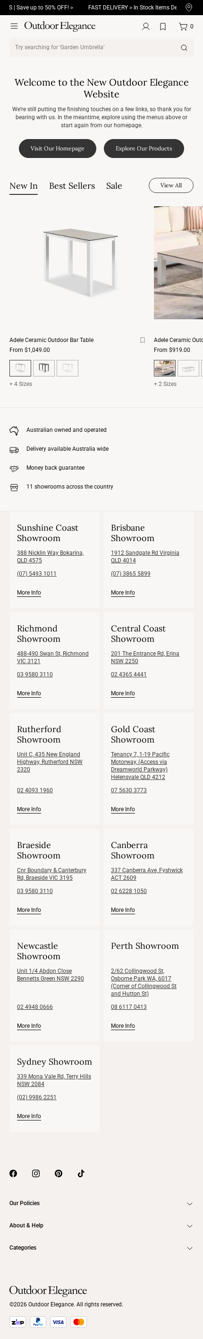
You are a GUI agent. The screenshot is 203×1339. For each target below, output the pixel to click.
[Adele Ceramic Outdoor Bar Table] (79, 262)
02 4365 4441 (129, 674)
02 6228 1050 (129, 891)
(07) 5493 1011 (37, 573)
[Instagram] (36, 1173)
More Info (29, 592)
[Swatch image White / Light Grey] (188, 368)
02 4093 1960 (35, 790)
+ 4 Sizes (20, 384)
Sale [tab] (114, 185)
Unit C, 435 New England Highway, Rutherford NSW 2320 (50, 762)
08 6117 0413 (129, 1007)
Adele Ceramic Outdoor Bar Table (51, 340)
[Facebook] (13, 1173)
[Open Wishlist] (164, 26)
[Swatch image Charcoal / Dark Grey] (44, 368)
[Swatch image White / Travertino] (67, 368)
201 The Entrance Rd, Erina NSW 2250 (145, 657)
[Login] (146, 26)
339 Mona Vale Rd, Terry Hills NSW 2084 (54, 1080)
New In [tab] (23, 185)
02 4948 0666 (35, 1007)
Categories (22, 1247)
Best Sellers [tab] (72, 185)
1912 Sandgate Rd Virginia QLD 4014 (145, 557)
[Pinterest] (58, 1173)
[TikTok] (81, 1173)
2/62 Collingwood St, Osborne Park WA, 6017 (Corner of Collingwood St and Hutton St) (144, 982)
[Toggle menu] (14, 26)
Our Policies (24, 1203)
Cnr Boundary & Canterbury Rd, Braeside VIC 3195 (51, 874)
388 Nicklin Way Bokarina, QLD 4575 (50, 557)
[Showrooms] (189, 7)
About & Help (26, 1225)
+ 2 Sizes (165, 384)
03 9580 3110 (35, 674)
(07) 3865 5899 (131, 573)
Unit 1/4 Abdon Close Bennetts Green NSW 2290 (50, 975)
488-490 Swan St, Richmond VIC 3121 (53, 657)
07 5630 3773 (129, 790)
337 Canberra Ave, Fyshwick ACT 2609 (147, 874)
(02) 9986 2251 (37, 1097)
